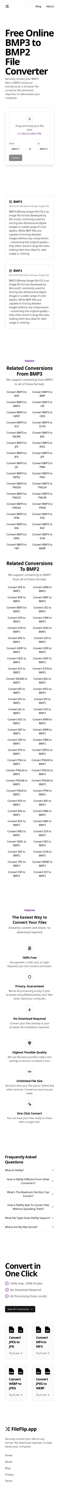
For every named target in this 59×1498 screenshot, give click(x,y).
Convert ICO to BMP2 (16, 670)
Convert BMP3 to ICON (42, 424)
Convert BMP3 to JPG (17, 455)
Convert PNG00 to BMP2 (42, 762)
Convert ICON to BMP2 (42, 670)
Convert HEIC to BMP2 (16, 660)
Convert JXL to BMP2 (16, 711)
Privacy (9, 1474)
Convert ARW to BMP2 (42, 589)
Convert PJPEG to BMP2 (42, 752)
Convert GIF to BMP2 (42, 640)
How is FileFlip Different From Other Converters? (28, 1181)
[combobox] (15, 149)
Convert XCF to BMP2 (42, 874)
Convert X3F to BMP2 (16, 874)
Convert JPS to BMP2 (42, 701)
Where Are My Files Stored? (21, 1227)
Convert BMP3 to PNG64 (17, 505)
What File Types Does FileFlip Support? (27, 1218)
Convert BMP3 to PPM (17, 516)
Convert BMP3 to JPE (17, 444)
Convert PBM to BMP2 (42, 741)
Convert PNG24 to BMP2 (16, 772)
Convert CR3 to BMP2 (16, 619)
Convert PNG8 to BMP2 (17, 792)
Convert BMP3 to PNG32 (17, 495)
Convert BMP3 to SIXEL (17, 536)
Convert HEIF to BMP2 (42, 660)
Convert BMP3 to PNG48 (42, 495)
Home (8, 1455)
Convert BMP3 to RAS (17, 526)
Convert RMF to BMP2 (42, 823)
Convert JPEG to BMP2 (42, 690)
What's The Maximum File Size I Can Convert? (28, 1194)
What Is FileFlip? (14, 1170)
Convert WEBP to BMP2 (42, 863)
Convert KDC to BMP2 (17, 721)
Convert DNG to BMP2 (42, 629)
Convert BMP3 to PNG (42, 475)
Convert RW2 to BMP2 (16, 833)
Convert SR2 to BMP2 (42, 843)
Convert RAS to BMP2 (16, 813)
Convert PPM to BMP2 (42, 792)
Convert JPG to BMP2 (16, 701)
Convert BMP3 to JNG (42, 434)
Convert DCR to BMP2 (17, 629)
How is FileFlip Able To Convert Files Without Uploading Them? (28, 1207)
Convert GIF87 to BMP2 (17, 650)
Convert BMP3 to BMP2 (17, 404)
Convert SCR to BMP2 (42, 833)
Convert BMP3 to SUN (42, 536)
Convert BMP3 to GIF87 (17, 414)
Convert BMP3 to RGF (42, 526)
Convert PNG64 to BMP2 (42, 782)
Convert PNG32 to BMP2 (42, 772)
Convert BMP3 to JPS (42, 455)
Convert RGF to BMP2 (17, 823)
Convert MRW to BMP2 (42, 721)
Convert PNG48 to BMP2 (16, 782)
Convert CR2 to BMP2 (42, 609)
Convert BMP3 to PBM (42, 465)
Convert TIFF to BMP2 (17, 863)
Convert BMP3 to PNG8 (42, 505)
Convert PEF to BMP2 (16, 752)
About (50, 6)
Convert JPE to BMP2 (16, 690)
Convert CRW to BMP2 (42, 619)
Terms (8, 1481)
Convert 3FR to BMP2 (16, 589)
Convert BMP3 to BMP (42, 394)
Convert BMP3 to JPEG (42, 444)
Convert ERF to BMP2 (16, 640)
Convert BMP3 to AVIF (17, 394)
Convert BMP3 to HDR (42, 414)
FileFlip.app (24, 1429)
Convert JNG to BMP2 (42, 680)
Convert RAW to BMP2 (42, 813)
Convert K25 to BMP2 (42, 711)
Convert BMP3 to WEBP (42, 546)
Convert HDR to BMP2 (42, 650)
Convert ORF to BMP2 (17, 741)
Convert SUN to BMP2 (42, 853)
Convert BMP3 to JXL (17, 465)
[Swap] (30, 149)
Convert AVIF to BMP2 (17, 599)
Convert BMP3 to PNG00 (17, 485)
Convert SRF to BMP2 (16, 853)
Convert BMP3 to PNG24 (42, 485)
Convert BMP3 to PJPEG (17, 475)
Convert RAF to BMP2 (42, 802)
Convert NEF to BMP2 (16, 731)
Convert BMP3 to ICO (17, 424)
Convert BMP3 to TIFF (17, 546)
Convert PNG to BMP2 (16, 762)
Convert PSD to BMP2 (17, 802)
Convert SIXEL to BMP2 (16, 843)
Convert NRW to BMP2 (42, 731)
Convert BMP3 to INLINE (17, 434)
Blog (38, 6)
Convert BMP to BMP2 (42, 599)
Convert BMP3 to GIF (42, 404)
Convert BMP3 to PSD (42, 516)
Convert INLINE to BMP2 (16, 680)
